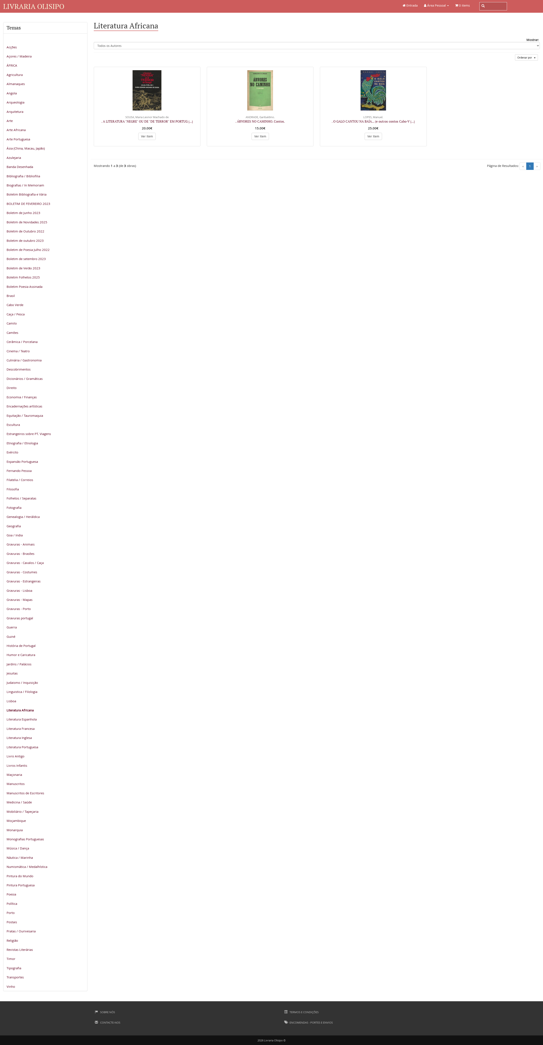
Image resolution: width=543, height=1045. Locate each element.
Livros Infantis (17, 765)
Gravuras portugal (20, 618)
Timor (11, 959)
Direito (12, 388)
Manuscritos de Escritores (25, 793)
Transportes (15, 977)
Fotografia (14, 507)
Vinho (11, 986)
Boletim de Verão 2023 (23, 268)
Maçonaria (14, 774)
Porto (11, 913)
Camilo (12, 323)
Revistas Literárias (20, 949)
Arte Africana (16, 130)
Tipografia (14, 968)
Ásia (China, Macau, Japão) (26, 148)
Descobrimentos (19, 369)
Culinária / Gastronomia (24, 360)
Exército (12, 452)
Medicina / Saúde (19, 802)
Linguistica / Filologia (22, 692)
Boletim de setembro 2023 (26, 259)
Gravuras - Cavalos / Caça (25, 563)
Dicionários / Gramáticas (25, 378)
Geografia (14, 526)
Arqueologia (15, 102)
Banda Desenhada (20, 167)
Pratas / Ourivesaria (21, 931)
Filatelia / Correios (20, 480)
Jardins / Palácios (19, 664)
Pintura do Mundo (20, 876)
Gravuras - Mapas (19, 599)
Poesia (11, 894)
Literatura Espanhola (22, 719)
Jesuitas (12, 673)
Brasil (11, 296)
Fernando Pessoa (19, 471)
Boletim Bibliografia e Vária (26, 194)
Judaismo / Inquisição (22, 682)
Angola (12, 93)
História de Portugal (21, 646)
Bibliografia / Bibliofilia (23, 176)
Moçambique (16, 820)
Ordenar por (525, 57)
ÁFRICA (12, 65)
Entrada (412, 5)
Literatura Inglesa (19, 738)
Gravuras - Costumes (22, 572)
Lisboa (11, 701)
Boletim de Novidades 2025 (27, 222)
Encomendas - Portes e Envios (311, 1022)
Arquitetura (15, 111)
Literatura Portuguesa (22, 747)
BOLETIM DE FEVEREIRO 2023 (28, 203)
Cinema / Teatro (18, 351)
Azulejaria (14, 157)
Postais (12, 922)
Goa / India (15, 535)
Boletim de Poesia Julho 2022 (28, 250)
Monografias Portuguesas (25, 839)
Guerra (12, 627)
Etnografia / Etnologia (22, 443)
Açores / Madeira (19, 56)
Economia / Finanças (22, 397)
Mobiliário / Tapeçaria (22, 811)
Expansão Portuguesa (22, 461)
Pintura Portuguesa (21, 885)
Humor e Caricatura (21, 655)
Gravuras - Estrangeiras (24, 581)
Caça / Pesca (16, 314)
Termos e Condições (304, 1012)
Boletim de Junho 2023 (23, 213)
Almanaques (16, 84)
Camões (12, 332)
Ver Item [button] (147, 136)
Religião (12, 940)
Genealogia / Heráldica (23, 517)
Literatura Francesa (21, 728)
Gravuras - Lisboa (19, 590)
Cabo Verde (15, 305)
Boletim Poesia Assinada (24, 286)
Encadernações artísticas (24, 406)
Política (12, 903)
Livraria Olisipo (33, 6)
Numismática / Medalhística (27, 867)
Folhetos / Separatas (21, 498)
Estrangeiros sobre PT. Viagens (29, 434)
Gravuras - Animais (21, 544)
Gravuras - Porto (19, 609)
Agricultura (15, 75)
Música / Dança (18, 848)
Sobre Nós (107, 1012)
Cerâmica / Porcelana (22, 342)
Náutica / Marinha (20, 857)
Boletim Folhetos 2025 (23, 277)
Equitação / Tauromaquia (25, 415)
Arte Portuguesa (18, 139)
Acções (12, 47)
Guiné (11, 636)
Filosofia (13, 489)
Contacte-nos (109, 1022)
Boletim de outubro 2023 (25, 240)
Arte (10, 121)
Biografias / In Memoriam (25, 185)
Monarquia (15, 830)
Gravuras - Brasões (20, 553)
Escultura (13, 424)
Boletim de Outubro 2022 (25, 231)
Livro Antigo (15, 756)
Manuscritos (16, 784)
